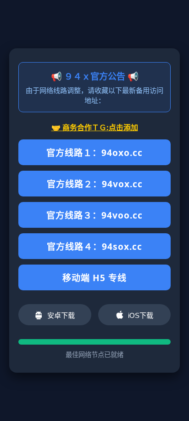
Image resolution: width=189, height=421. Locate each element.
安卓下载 (61, 315)
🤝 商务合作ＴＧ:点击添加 (94, 127)
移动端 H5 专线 (94, 277)
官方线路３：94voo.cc (94, 215)
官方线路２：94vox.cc (95, 184)
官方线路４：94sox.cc (94, 246)
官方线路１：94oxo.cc (94, 152)
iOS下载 (140, 315)
